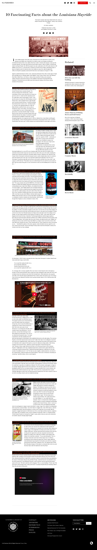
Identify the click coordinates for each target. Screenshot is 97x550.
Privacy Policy (23, 543)
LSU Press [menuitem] (49, 533)
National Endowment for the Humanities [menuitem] (56, 528)
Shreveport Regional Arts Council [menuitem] (54, 535)
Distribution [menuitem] (34, 525)
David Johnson (49, 25)
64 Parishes (8, 3)
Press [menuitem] (31, 530)
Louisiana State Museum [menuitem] (52, 522)
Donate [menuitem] (32, 532)
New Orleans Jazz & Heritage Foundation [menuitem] (56, 530)
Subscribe (83, 2)
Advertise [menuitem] (33, 522)
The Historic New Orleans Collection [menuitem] (55, 525)
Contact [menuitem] (32, 520)
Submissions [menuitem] (34, 527)
